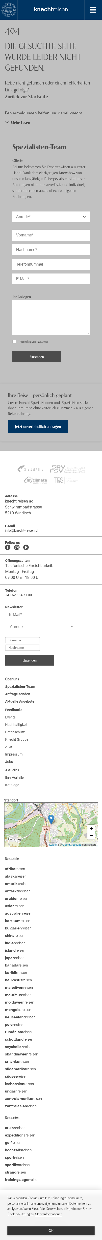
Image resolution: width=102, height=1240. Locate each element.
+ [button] (91, 828)
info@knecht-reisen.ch (22, 530)
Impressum (14, 754)
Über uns (12, 679)
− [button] (91, 836)
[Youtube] (26, 548)
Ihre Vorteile (14, 777)
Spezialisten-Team (20, 687)
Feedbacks (13, 710)
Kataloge (12, 785)
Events (10, 717)
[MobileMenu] (93, 10)
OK (51, 1231)
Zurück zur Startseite (26, 96)
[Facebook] (7, 548)
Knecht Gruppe (16, 739)
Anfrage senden (17, 694)
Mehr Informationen (48, 1213)
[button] (51, 122)
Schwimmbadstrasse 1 (25, 507)
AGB (8, 747)
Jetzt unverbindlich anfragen (38, 426)
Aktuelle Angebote (19, 701)
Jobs (9, 762)
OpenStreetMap (71, 844)
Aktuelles (12, 770)
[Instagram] (17, 548)
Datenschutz (15, 732)
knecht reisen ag (19, 501)
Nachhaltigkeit (16, 725)
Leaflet (53, 844)
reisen (51, 10)
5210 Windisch (18, 513)
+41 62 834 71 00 (18, 595)
